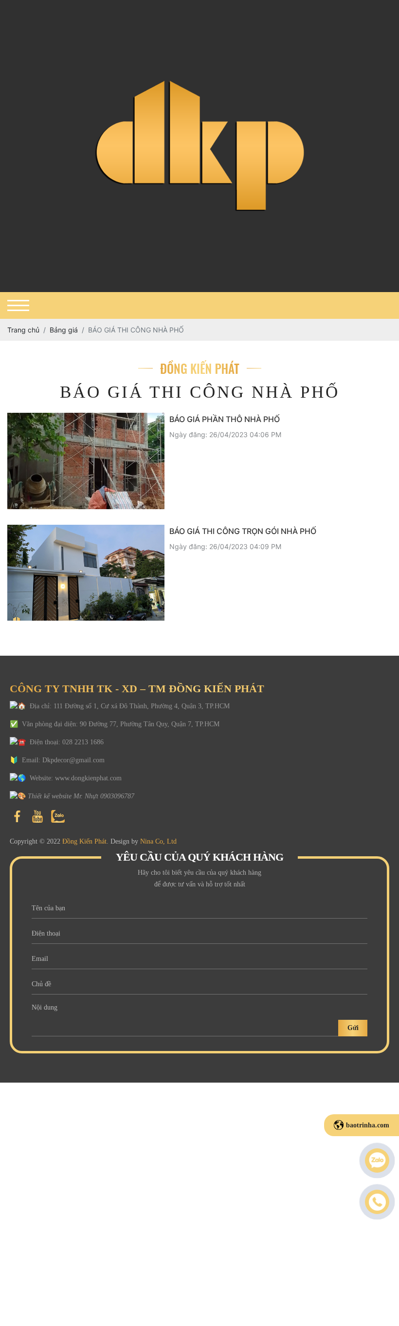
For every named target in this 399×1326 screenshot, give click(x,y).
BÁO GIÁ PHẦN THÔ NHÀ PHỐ (224, 419)
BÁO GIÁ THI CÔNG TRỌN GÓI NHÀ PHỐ (242, 531)
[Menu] (18, 305)
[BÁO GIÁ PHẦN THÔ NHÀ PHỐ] (86, 461)
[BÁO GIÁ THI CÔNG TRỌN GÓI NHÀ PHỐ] (86, 573)
